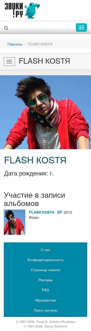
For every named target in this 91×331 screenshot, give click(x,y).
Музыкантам (45, 299)
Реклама (45, 279)
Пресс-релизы (45, 310)
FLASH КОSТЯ (35, 159)
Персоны (15, 43)
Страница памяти (45, 269)
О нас (45, 249)
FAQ (45, 289)
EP (59, 212)
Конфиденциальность (46, 259)
